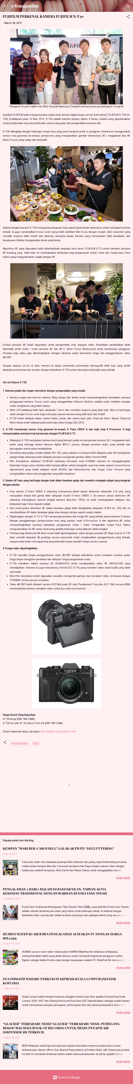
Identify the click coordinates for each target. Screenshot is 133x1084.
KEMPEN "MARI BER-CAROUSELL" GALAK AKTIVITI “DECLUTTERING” (58, 848)
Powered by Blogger (68, 1077)
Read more (123, 878)
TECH (35, 743)
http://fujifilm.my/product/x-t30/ (58, 731)
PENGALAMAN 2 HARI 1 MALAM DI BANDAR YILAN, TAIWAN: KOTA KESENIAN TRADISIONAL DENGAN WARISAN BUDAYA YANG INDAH (55, 891)
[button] (128, 17)
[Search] (128, 7)
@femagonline (25, 6)
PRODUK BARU (19, 743)
